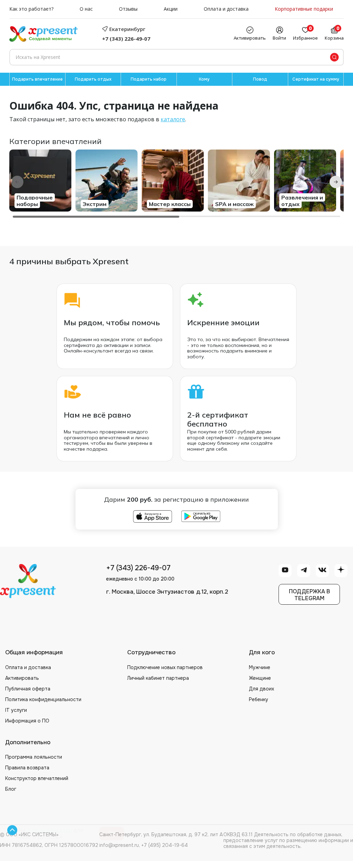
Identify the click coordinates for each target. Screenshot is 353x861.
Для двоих (261, 689)
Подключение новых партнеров (165, 667)
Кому (204, 79)
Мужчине (259, 667)
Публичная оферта (27, 689)
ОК (111, 833)
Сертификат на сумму (315, 79)
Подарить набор (149, 79)
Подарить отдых (93, 79)
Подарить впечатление (37, 79)
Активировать (22, 678)
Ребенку (258, 699)
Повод (260, 79)
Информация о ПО (27, 721)
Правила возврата (27, 768)
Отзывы (128, 9)
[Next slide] (336, 182)
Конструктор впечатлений (36, 778)
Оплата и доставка (226, 9)
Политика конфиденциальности (43, 699)
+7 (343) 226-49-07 (126, 38)
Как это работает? (31, 9)
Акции (171, 9)
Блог (10, 789)
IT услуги (16, 710)
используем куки (49, 830)
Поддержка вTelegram (309, 595)
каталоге (173, 119)
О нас (86, 9)
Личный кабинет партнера (158, 678)
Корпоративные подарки (304, 9)
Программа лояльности (33, 757)
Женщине (260, 678)
